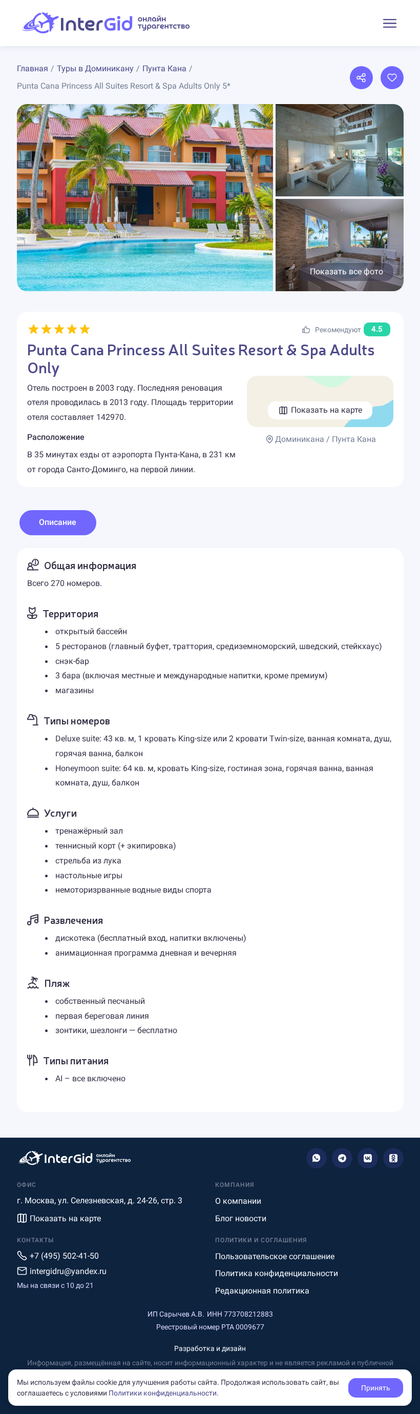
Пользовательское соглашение (274, 1256)
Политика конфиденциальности (276, 1273)
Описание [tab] (57, 522)
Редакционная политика (262, 1291)
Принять (375, 1388)
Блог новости (240, 1218)
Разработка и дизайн (210, 1348)
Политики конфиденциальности (163, 1393)
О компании (238, 1201)
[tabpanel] (210, 830)
